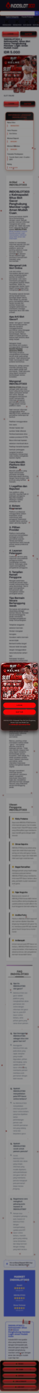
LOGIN (19, 705)
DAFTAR (19, 712)
